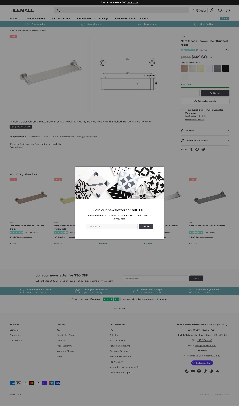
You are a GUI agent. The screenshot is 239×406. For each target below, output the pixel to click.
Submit (145, 226)
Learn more (22, 2)
